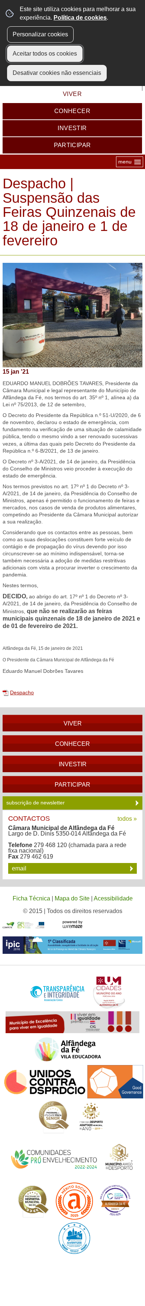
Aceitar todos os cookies (45, 53)
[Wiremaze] (72, 923)
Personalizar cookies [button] (40, 34)
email (20, 868)
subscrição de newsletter (36, 803)
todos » (127, 818)
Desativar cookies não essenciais (57, 73)
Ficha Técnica (31, 898)
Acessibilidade (113, 898)
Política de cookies (80, 17)
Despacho (22, 692)
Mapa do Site (72, 898)
